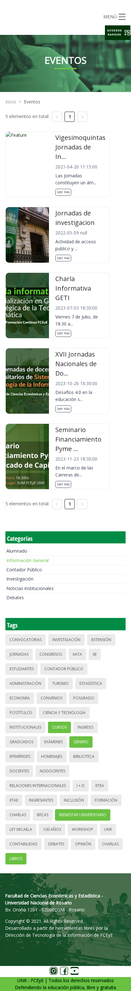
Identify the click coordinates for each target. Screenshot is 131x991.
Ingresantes (41, 800)
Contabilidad (24, 844)
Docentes (19, 771)
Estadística (90, 683)
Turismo (60, 683)
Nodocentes (52, 771)
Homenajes (51, 756)
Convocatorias (26, 639)
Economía (20, 698)
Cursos (59, 727)
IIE (95, 654)
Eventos (32, 102)
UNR (108, 829)
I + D (81, 785)
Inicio (10, 102)
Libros (16, 858)
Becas (42, 814)
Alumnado (16, 551)
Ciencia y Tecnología (64, 712)
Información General (27, 560)
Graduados (21, 742)
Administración (25, 683)
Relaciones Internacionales (38, 785)
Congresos (50, 654)
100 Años (52, 829)
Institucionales (25, 727)
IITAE (14, 800)
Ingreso (85, 727)
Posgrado (83, 698)
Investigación (19, 579)
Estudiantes (22, 669)
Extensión (101, 639)
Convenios (51, 698)
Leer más (63, 192)
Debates (15, 597)
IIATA (77, 654)
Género (80, 742)
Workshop (82, 829)
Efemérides (20, 756)
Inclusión (74, 800)
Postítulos (21, 712)
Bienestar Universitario (82, 814)
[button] (117, 32)
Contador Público (24, 570)
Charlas (18, 814)
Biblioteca (83, 756)
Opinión (83, 844)
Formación (106, 800)
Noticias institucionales (30, 588)
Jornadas (19, 654)
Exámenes (53, 742)
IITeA (99, 785)
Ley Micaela (21, 829)
